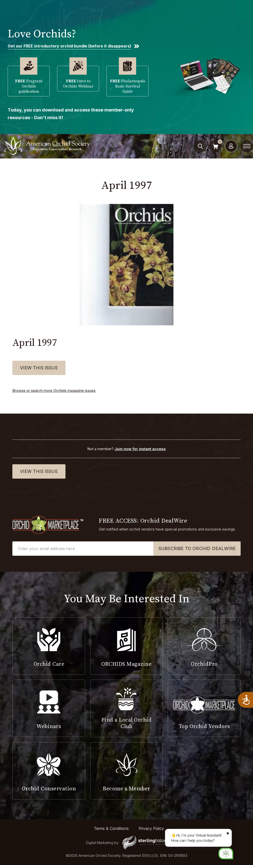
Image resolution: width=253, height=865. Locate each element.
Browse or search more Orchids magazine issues (54, 390)
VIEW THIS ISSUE (39, 367)
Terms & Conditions (111, 828)
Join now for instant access (140, 448)
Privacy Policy (151, 828)
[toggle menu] (247, 146)
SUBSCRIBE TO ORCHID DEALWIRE (197, 548)
